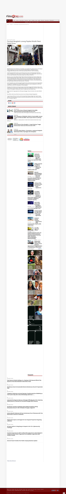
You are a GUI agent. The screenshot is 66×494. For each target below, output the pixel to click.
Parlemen (26, 20)
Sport (36, 20)
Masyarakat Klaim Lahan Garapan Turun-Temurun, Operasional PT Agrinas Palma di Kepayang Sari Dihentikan (35, 244)
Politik (14, 20)
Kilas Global (21, 20)
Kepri (30, 20)
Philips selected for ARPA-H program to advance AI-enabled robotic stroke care (35, 166)
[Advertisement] (33, 7)
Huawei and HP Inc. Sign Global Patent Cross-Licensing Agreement (38, 213)
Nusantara (47, 20)
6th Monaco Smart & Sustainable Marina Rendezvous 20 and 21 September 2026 (25, 387)
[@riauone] (54, 490)
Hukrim (17, 20)
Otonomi (42, 20)
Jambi (39, 20)
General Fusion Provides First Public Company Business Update (22, 440)
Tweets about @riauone (11, 460)
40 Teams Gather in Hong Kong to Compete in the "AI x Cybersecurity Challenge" (23, 427)
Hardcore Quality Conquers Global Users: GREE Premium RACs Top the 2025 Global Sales (35, 222)
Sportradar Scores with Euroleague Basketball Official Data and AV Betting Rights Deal (35, 205)
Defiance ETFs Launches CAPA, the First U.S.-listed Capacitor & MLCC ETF (35, 185)
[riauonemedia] (52, 490)
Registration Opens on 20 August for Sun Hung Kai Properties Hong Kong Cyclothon (24, 420)
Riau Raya (10, 20)
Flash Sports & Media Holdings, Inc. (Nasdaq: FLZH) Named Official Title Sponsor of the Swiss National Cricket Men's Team (24, 381)
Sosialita (33, 20)
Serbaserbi (52, 20)
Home (8, 24)
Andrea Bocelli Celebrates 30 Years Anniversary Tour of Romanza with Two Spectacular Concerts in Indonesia (25, 414)
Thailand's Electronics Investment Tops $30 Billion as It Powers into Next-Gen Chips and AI (34, 158)
